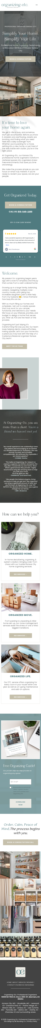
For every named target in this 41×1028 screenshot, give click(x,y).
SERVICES (22, 982)
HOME (9, 982)
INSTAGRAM (29, 985)
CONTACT (11, 985)
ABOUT (15, 982)
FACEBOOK (20, 985)
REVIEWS (30, 982)
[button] (37, 5)
